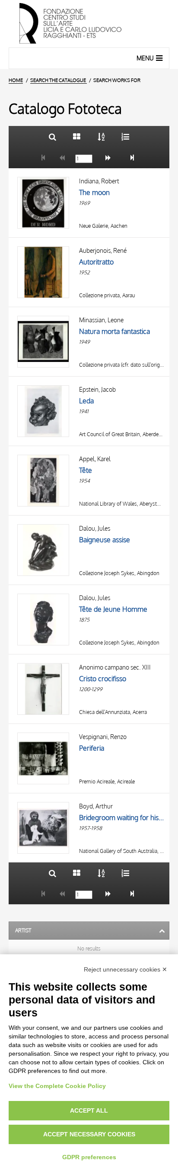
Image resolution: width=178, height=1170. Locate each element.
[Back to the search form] (52, 136)
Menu (145, 58)
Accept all (89, 1110)
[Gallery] (76, 136)
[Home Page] (89, 23)
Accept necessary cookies (89, 1134)
